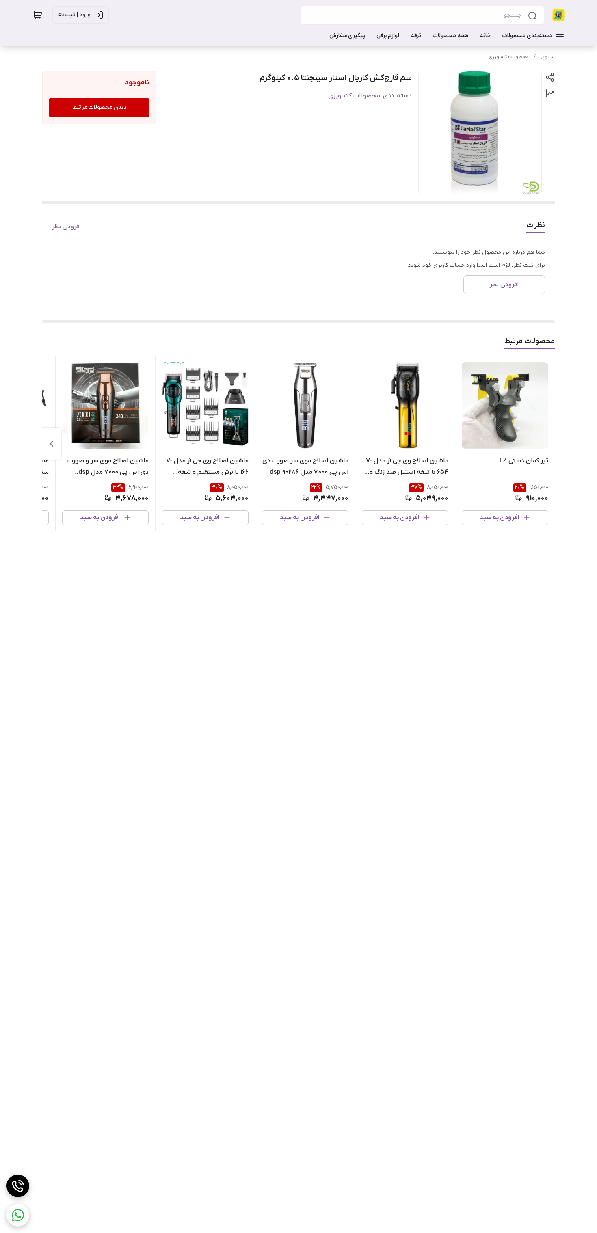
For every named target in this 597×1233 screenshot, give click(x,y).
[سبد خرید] (37, 15)
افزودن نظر (66, 226)
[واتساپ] (17, 1215)
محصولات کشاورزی (509, 57)
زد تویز (548, 57)
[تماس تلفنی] (17, 1186)
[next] (51, 444)
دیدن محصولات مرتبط (99, 107)
